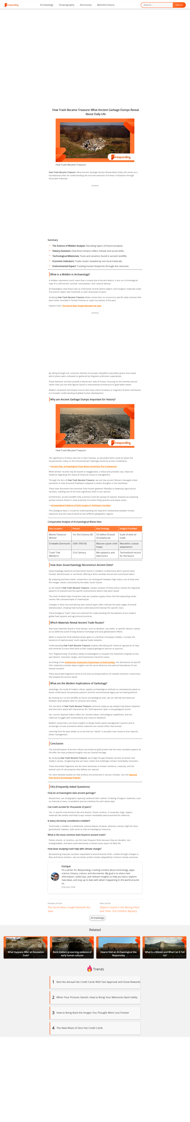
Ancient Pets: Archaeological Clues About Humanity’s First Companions (84, 467)
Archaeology (46, 5)
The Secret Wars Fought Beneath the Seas (81, 306)
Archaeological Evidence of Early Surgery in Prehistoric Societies (81, 506)
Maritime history (105, 5)
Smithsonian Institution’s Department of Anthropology (90, 662)
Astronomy (86, 5)
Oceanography (66, 5)
